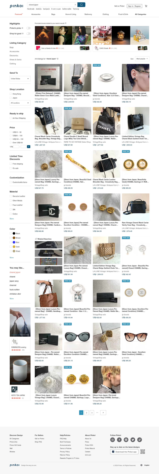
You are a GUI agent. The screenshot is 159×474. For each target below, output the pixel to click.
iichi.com (88, 455)
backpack (46, 9)
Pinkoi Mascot (90, 448)
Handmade (30, 9)
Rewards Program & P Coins (69, 458)
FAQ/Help (63, 438)
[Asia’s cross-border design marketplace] (16, 6)
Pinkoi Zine (13, 442)
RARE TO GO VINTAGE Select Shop (77, 142)
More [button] (12, 218)
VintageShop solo (41, 99)
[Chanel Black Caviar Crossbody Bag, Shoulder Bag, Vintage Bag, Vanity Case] (48, 121)
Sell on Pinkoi (119, 6)
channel (13, 285)
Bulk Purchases (65, 442)
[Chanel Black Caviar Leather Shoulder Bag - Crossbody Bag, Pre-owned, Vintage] (106, 164)
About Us (88, 438)
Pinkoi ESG (89, 445)
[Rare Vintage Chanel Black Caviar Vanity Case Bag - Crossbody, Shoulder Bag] (135, 207)
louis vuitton (15, 289)
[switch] (20, 28)
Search (81, 4)
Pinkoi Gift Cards (15, 445)
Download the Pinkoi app (126, 452)
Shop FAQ (38, 442)
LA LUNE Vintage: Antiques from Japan (49, 142)
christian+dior (15, 293)
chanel (12, 276)
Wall (11, 448)
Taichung (76, 9)
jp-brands (96, 99)
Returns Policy (65, 455)
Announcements (65, 445)
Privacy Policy (65, 451)
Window (12, 451)
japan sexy (14, 281)
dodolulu (39, 9)
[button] (28, 146)
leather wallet (66, 9)
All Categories (14, 438)
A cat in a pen (56, 9)
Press (87, 442)
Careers (87, 451)
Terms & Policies (65, 448)
